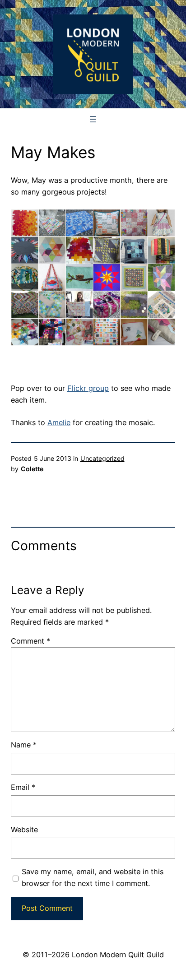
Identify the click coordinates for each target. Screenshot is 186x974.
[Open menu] (93, 119)
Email (23, 787)
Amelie (58, 422)
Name (24, 744)
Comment (30, 640)
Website (24, 829)
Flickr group (88, 388)
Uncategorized (102, 458)
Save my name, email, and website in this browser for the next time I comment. (92, 877)
